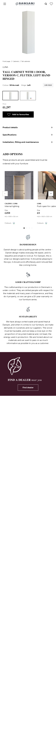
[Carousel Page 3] (29, 228)
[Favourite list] (51, 3)
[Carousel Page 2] (26, 228)
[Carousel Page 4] (31, 228)
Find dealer (28, 387)
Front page (7, 61)
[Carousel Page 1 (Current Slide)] (24, 228)
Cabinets (16, 61)
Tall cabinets (25, 61)
